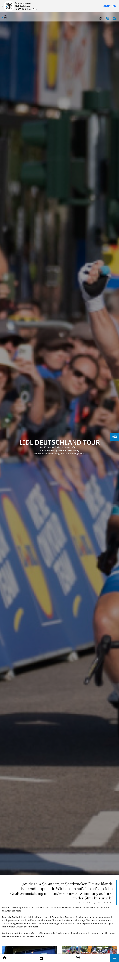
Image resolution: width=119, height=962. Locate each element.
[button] (106, 18)
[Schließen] (2, 6)
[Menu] (114, 958)
